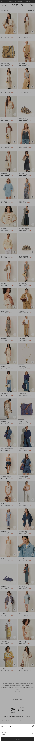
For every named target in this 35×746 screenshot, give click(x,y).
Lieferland (4, 732)
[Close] (33, 726)
